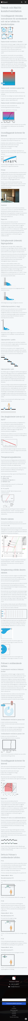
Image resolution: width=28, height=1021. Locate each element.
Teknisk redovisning (14, 1017)
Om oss (14, 1012)
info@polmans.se (15, 986)
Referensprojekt (14, 1010)
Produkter (14, 1008)
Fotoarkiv (14, 1013)
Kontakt (14, 1015)
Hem (14, 1006)
